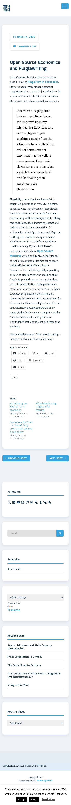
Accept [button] (21, 799)
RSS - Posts (14, 569)
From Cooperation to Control (24, 657)
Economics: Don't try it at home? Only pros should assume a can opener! (21, 427)
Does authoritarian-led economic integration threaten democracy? (33, 675)
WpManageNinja (44, 780)
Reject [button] (34, 799)
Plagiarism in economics (43, 82)
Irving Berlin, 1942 (18, 685)
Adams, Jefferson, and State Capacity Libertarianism (29, 647)
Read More (48, 800)
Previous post (17, 458)
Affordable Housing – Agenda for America (46, 407)
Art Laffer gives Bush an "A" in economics (18, 407)
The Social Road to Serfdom (24, 665)
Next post (56, 458)
